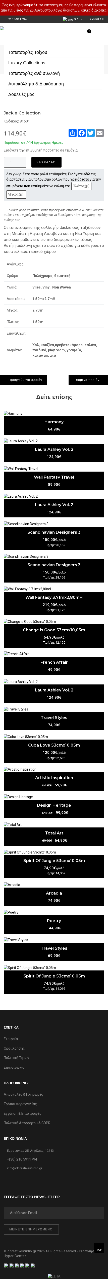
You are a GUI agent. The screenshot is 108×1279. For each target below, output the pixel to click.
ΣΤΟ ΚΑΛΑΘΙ (46, 162)
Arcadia (54, 893)
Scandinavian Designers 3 (54, 532)
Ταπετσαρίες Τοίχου (27, 52)
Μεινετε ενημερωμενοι (31, 1229)
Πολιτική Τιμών (16, 1058)
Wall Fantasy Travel (54, 477)
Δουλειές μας (21, 94)
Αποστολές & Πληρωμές (23, 1094)
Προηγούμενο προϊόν (25, 380)
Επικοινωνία (14, 1067)
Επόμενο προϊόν (87, 380)
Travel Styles (54, 717)
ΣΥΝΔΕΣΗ (96, 19)
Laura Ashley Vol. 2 (54, 449)
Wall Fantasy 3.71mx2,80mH (54, 597)
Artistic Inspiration (54, 777)
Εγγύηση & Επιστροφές (22, 1113)
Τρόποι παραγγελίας (20, 1104)
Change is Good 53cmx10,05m (54, 630)
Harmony (54, 421)
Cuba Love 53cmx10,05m (54, 745)
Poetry (54, 920)
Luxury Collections (26, 62)
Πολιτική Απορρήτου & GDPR (27, 1123)
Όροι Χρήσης (14, 1048)
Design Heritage (54, 805)
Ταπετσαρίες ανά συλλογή (34, 73)
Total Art (54, 833)
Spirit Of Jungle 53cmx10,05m (54, 860)
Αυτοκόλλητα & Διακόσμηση (36, 83)
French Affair (54, 662)
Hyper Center (15, 1256)
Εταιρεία (11, 1039)
